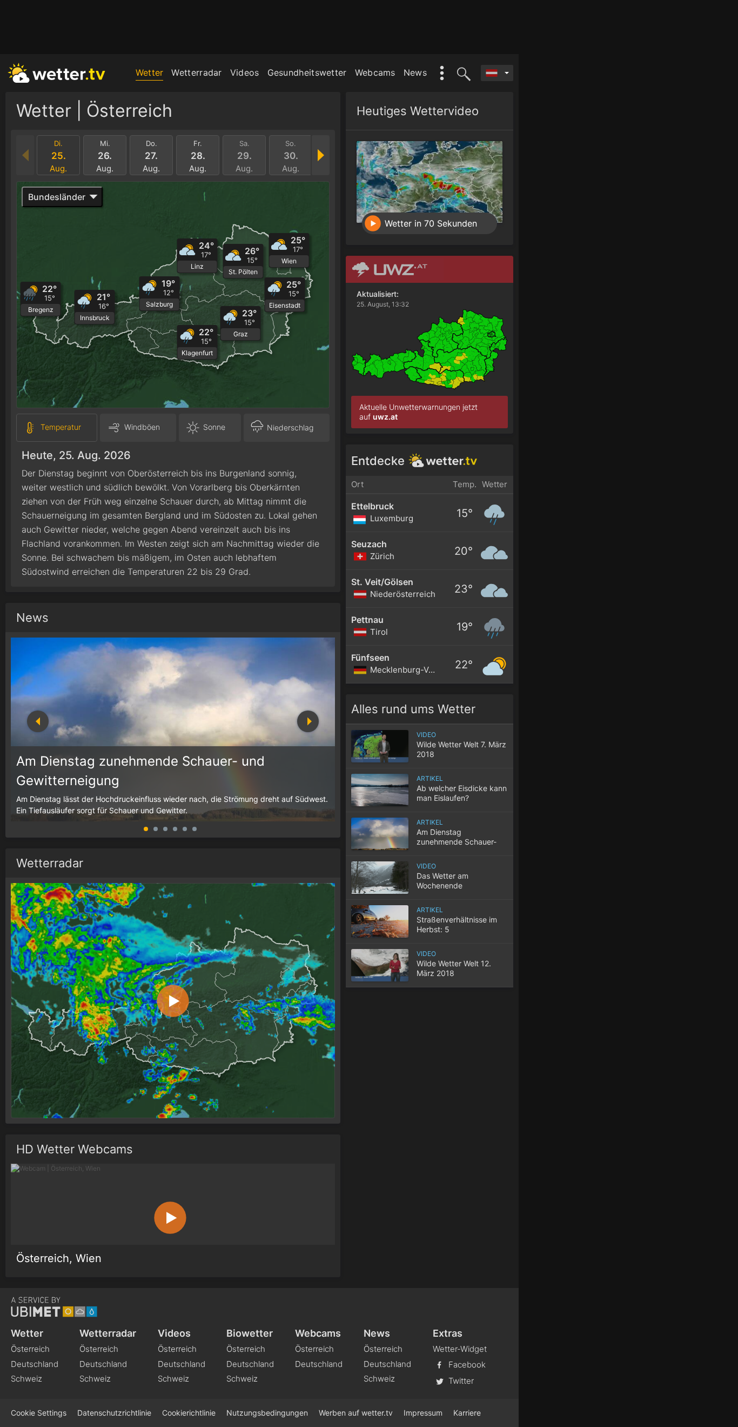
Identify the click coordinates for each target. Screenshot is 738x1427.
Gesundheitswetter (307, 72)
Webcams (375, 72)
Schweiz (26, 1378)
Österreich (30, 1349)
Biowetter (249, 1333)
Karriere (467, 1412)
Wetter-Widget (460, 1349)
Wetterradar (196, 72)
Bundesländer (56, 196)
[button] (308, 721)
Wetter (150, 72)
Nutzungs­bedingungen (267, 1412)
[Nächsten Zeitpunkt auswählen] (320, 155)
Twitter (460, 1380)
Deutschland (34, 1364)
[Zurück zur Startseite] (56, 73)
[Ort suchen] (461, 73)
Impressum (423, 1412)
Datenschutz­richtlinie (114, 1412)
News (415, 72)
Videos (244, 72)
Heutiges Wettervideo (418, 111)
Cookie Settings (38, 1412)
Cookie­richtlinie (189, 1412)
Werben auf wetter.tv (356, 1412)
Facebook (466, 1364)
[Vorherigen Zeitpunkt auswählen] (25, 155)
